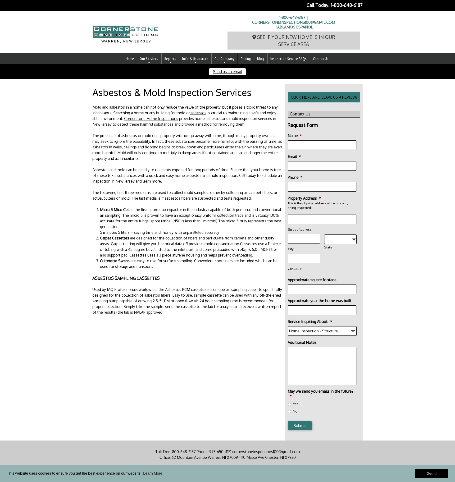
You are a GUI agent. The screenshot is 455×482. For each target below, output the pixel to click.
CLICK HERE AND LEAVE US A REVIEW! (324, 97)
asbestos (198, 112)
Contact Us (320, 58)
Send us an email (227, 71)
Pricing (246, 58)
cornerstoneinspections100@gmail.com (293, 22)
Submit (300, 425)
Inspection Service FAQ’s (288, 58)
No (295, 411)
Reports (170, 58)
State (328, 247)
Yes (295, 404)
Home (130, 58)
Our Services (149, 58)
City (291, 249)
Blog (260, 58)
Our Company (224, 58)
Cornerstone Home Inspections (151, 118)
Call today (247, 175)
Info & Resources (195, 58)
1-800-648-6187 (347, 5)
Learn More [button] (152, 473)
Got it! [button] (432, 473)
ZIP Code (295, 269)
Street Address (300, 229)
